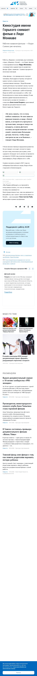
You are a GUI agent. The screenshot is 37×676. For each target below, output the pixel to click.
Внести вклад (13, 243)
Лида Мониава (14, 257)
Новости (5, 21)
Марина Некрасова (8, 50)
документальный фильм (13, 255)
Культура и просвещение (22, 50)
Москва (8, 252)
